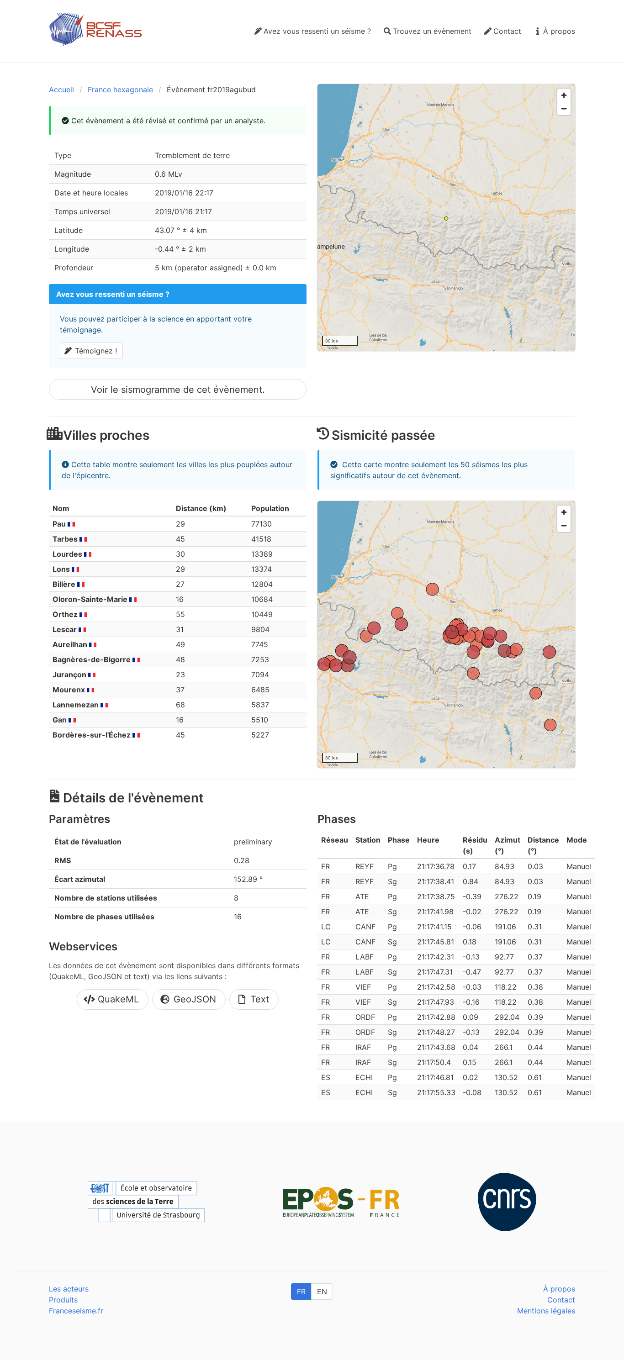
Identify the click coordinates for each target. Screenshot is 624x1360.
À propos (559, 1288)
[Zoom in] (564, 95)
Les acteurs (69, 1288)
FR (301, 1291)
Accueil (61, 89)
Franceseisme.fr (76, 1310)
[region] (446, 217)
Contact (561, 1299)
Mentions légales (546, 1310)
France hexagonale (120, 89)
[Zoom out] (564, 108)
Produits (63, 1299)
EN (322, 1291)
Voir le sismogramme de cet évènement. (178, 389)
